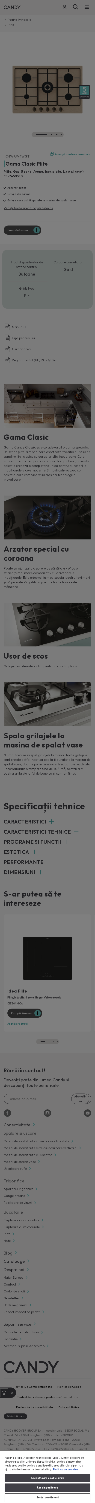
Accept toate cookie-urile (47, 1478)
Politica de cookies (65, 1469)
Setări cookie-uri (47, 1497)
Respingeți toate (47, 1487)
